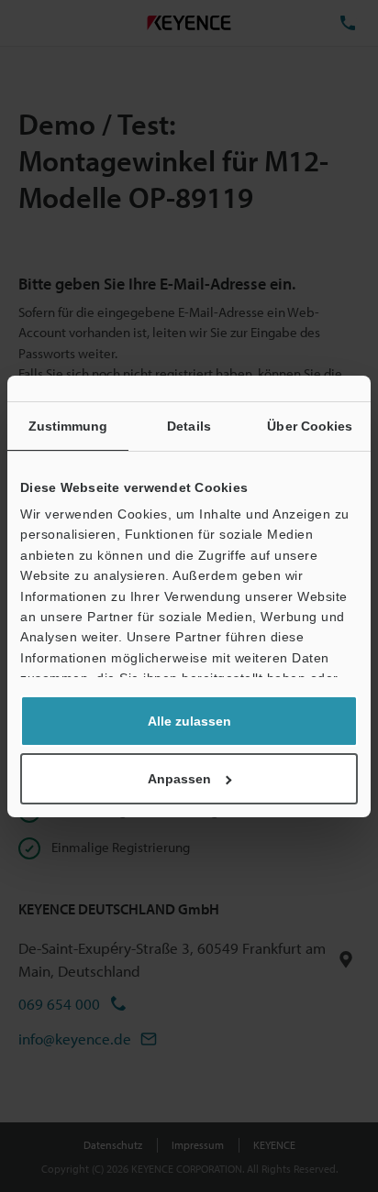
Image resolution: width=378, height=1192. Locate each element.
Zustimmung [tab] (68, 426)
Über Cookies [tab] (309, 426)
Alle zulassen (189, 721)
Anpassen (179, 778)
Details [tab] (189, 426)
